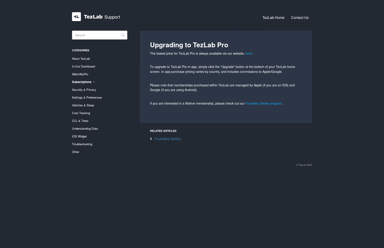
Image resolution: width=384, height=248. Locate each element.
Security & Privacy (84, 89)
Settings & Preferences (87, 97)
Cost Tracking (81, 113)
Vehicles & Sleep (83, 105)
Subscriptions (82, 82)
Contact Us (300, 17)
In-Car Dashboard (83, 66)
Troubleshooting (82, 144)
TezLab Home (273, 17)
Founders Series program (264, 103)
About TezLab (81, 58)
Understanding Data (85, 128)
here (249, 53)
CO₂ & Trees (80, 121)
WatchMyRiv (80, 74)
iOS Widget (79, 136)
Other (75, 152)
